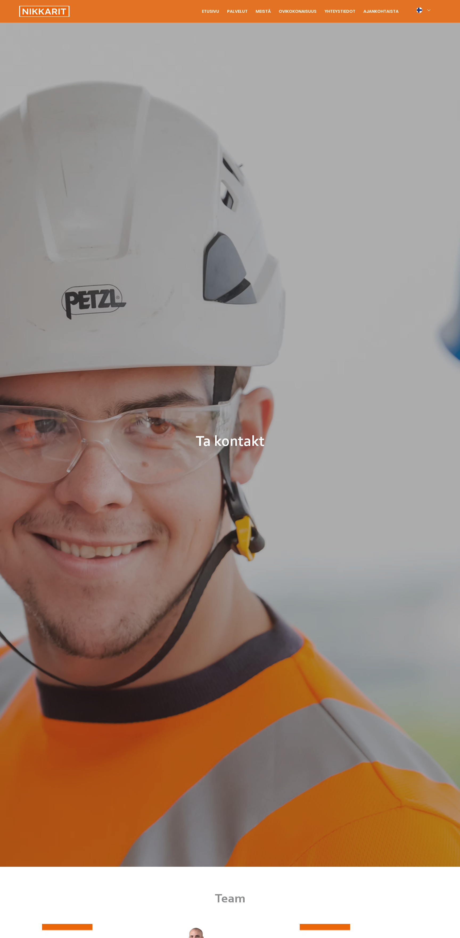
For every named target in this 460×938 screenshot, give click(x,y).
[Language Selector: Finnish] (423, 10)
